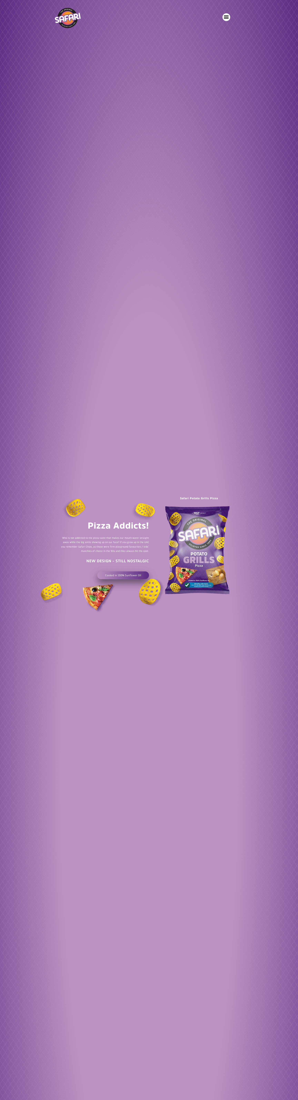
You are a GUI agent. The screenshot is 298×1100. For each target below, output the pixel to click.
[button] (226, 17)
